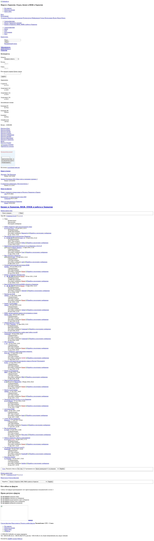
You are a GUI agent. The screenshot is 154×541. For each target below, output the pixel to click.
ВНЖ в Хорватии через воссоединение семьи (18, 227)
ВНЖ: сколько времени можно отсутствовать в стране (20, 313)
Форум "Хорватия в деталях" (13, 23)
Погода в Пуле (5, 128)
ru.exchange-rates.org (13, 167)
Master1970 (17, 382)
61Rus (23, 242)
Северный (7, 198)
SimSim (6, 266)
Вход (2, 14)
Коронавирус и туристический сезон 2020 (13, 197)
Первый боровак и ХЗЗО (12, 322)
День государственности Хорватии (11, 201)
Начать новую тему (6, 210)
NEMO (23, 358)
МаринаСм (24, 233)
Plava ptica (24, 434)
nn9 (8, 430)
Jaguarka (13, 324)
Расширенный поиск (10, 43)
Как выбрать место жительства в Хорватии (17, 236)
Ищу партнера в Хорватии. (12, 255)
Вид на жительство (10, 428)
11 (11, 238)
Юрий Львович (17, 247)
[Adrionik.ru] (5, 1)
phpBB (10, 538)
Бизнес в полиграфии (10, 303)
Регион (3, 62)
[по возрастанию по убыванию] (56, 468)
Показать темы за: (11, 468)
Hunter (6, 203)
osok (13, 257)
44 (11, 276)
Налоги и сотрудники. (11, 390)
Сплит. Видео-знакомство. (12, 418)
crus (5, 194)
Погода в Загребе (6, 136)
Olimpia (10, 401)
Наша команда (15, 523)
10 (9, 238)
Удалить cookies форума (27, 523)
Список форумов (9, 21)
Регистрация (4, 16)
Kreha (13, 439)
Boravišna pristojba (9, 457)
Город (2, 67)
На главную (7, 8)
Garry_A (22, 238)
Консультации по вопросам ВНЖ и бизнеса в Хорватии (21, 284)
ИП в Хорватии (9, 342)
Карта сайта (7, 11)
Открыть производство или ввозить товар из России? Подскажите (24, 361)
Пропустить (4, 37)
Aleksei (6, 295)
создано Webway (17, 538)
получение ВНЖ (9, 409)
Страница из (11, 216)
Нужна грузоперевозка (11, 370)
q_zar (5, 343)
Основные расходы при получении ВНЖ (16, 265)
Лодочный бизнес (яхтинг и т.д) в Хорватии (17, 399)
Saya (12, 228)
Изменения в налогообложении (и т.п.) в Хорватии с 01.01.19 (23, 246)
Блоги (6, 29)
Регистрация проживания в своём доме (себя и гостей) (21, 332)
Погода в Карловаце (7, 138)
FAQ (5, 30)
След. (4, 468)
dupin (5, 410)
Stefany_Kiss (8, 314)
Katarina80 (7, 449)
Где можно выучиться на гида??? (14, 447)
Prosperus (7, 420)
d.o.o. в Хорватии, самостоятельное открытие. (18, 351)
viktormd (23, 290)
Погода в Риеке (5, 130)
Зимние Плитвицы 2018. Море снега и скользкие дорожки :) (19, 179)
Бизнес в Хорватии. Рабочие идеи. (14, 274)
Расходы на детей (9, 294)
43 (9, 276)
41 (7, 286)
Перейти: (5, 481)
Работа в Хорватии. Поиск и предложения (17, 438)
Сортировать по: (30, 468)
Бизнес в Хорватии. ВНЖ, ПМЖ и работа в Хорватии (20, 24)
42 (7, 276)
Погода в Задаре (6, 131)
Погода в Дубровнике (7, 135)
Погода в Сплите (6, 133)
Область (3, 57)
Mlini (5, 372)
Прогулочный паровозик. (12, 380)
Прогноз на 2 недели (7, 146)
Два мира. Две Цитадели (8, 174)
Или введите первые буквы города (11, 71)
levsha (6, 362)
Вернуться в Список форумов (10, 478)
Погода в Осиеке (6, 143)
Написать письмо (9, 10)
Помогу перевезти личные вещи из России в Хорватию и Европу (21, 192)
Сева (22, 252)
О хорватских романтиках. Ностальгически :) (14, 184)
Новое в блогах (5, 171)
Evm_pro (7, 353)
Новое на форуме (6, 189)
